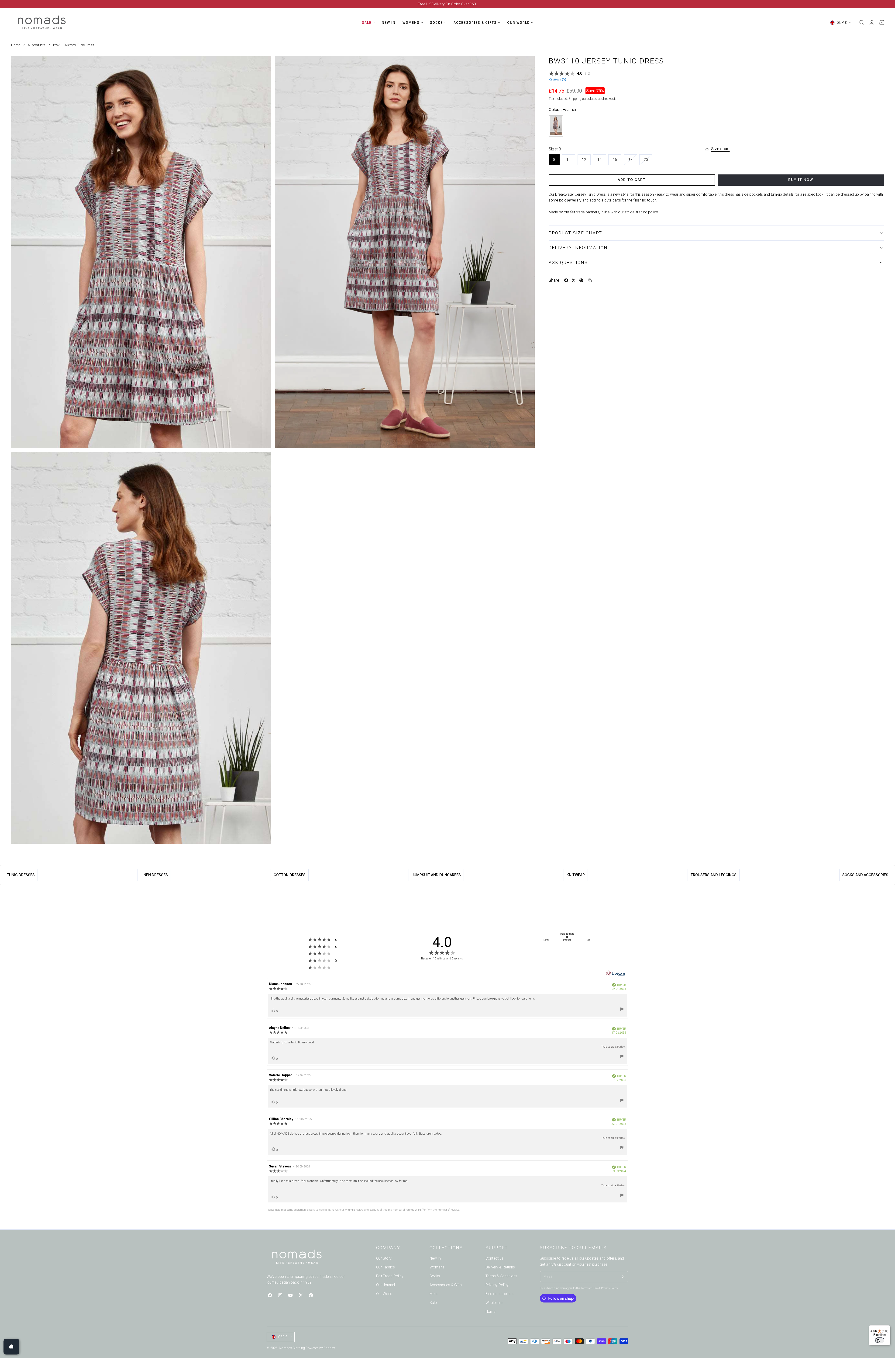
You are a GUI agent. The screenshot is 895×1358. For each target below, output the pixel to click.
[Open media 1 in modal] (262, 65)
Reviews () (557, 79)
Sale (433, 1302)
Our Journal (385, 1285)
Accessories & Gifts (446, 1285)
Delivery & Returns (500, 1267)
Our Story (384, 1258)
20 (648, 161)
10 (568, 159)
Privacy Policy (497, 1285)
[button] (861, 22)
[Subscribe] (622, 1276)
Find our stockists (499, 1294)
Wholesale (494, 1302)
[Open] (11, 1347)
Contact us (494, 1258)
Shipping (574, 99)
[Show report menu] (622, 1009)
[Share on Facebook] (566, 280)
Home (15, 45)
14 (599, 159)
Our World (384, 1294)
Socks (435, 1276)
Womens (437, 1267)
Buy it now (800, 180)
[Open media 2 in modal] (526, 65)
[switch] (879, 1340)
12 (584, 159)
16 (615, 159)
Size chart (720, 148)
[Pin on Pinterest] (581, 280)
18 (632, 161)
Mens (434, 1294)
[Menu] (887, 1328)
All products (36, 45)
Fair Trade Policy (389, 1276)
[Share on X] (573, 280)
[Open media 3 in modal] (262, 460)
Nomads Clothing (292, 1348)
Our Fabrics (385, 1267)
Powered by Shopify (320, 1348)
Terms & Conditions (501, 1276)
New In (435, 1258)
